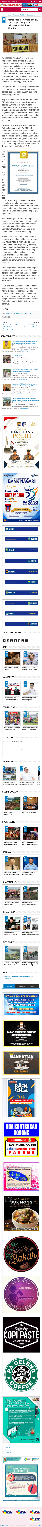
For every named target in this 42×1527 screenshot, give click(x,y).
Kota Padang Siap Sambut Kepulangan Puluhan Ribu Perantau (30, 783)
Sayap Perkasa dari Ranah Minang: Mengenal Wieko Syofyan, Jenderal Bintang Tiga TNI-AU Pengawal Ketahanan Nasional (30, 873)
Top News (9, 986)
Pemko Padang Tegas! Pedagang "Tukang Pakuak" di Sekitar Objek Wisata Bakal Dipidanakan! (12, 783)
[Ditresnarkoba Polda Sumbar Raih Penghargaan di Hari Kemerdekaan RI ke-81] (12, 893)
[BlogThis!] (5, 317)
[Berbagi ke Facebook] (9, 317)
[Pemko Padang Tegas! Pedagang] (12, 773)
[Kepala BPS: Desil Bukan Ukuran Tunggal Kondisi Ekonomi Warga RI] (12, 923)
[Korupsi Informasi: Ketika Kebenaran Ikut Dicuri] (30, 923)
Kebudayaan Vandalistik (8, 813)
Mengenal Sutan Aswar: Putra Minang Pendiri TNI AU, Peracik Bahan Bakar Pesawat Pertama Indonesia (11, 873)
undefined (24, 345)
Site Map (7, 1447)
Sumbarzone (27, 313)
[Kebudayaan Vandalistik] (12, 803)
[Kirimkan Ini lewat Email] (3, 317)
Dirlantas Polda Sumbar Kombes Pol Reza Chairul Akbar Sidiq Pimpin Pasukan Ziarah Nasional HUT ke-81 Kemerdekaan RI (30, 903)
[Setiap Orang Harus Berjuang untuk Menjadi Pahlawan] (30, 688)
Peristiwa (20, 313)
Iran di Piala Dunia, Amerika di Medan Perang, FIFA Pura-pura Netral (10, 843)
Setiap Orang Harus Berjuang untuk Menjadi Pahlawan (29, 699)
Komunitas (8, 707)
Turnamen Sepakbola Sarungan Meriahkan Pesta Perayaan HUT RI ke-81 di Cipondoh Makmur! (30, 729)
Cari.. (40, 9)
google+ (37, 1)
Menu (2, 9)
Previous (39, 662)
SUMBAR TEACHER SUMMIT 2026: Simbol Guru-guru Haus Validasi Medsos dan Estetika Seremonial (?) (30, 669)
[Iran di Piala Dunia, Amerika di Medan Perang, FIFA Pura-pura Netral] (12, 833)
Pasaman (14, 313)
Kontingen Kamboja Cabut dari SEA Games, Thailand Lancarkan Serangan (30, 843)
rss (40, 1)
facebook (34, 1)
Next (3, 662)
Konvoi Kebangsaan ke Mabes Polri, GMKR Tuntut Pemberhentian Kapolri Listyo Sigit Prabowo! (12, 729)
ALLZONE (33, 986)
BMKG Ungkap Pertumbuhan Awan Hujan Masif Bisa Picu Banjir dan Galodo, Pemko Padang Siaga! (30, 964)
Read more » (25, 351)
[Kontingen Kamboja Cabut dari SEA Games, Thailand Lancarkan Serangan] (30, 833)
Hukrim (8, 313)
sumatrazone (4, 1525)
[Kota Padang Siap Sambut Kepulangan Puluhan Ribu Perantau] (30, 773)
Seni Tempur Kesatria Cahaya (11, 669)
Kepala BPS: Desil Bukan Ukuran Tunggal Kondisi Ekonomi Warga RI (12, 934)
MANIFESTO (8, 677)
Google (39, 1525)
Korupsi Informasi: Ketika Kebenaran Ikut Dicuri (30, 934)
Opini (5, 647)
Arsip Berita (21, 986)
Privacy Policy (9, 1450)
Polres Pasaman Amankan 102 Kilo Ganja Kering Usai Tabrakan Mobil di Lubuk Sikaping (23, 23)
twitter (31, 1)
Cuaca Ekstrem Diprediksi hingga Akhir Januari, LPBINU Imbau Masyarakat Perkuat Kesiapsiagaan (12, 964)
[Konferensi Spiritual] (30, 803)
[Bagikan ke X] (7, 317)
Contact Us (8, 1452)
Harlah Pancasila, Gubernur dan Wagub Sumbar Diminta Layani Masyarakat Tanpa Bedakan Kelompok (12, 699)
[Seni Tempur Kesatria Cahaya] (12, 658)
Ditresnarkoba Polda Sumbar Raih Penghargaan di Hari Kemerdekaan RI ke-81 (12, 903)
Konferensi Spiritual (29, 812)
